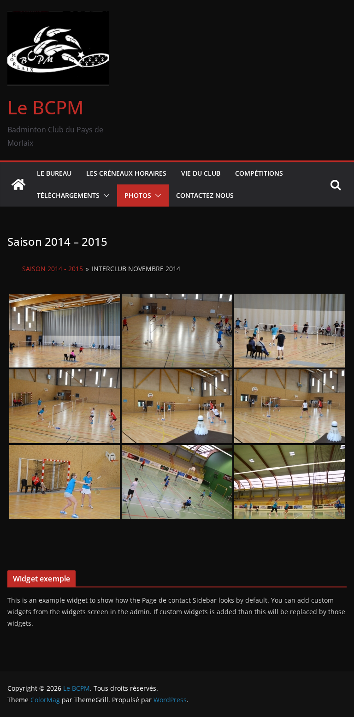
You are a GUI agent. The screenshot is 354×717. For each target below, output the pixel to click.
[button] (105, 195)
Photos (137, 195)
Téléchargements (68, 195)
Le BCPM (45, 107)
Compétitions (259, 173)
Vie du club (200, 173)
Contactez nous (205, 195)
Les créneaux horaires (126, 173)
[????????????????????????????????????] (64, 330)
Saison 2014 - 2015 (52, 268)
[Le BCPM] (18, 184)
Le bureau (54, 173)
